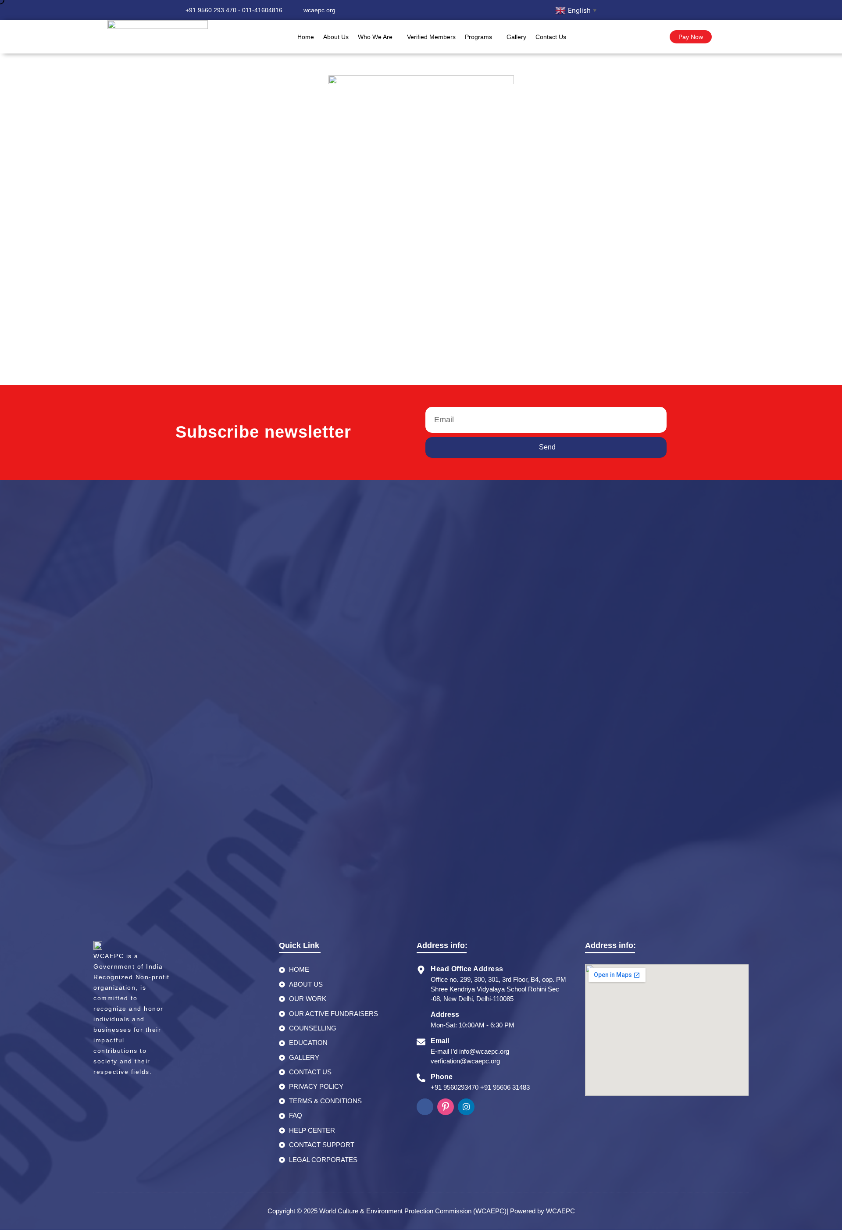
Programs (478, 36)
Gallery (516, 36)
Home (305, 36)
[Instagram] (638, 10)
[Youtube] (656, 10)
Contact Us (550, 36)
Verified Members (431, 36)
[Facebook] (620, 10)
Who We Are (375, 36)
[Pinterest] (445, 1106)
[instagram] (466, 1106)
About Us (336, 36)
